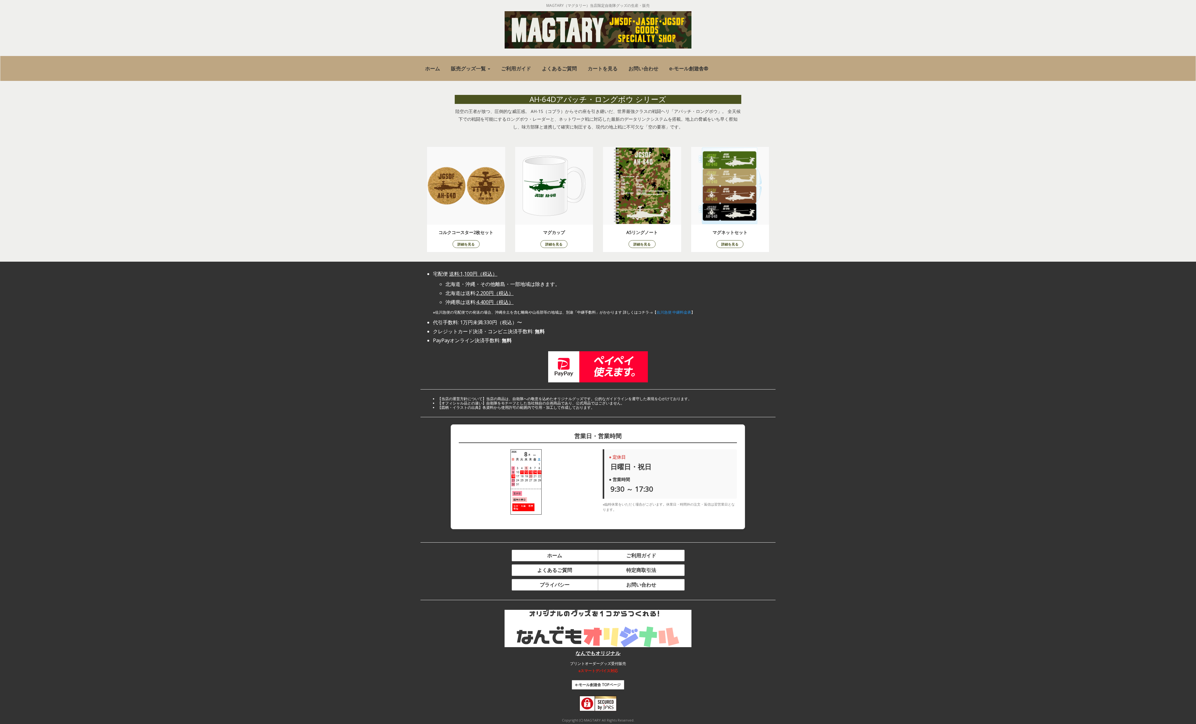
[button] (470, 68)
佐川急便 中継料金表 (674, 312)
